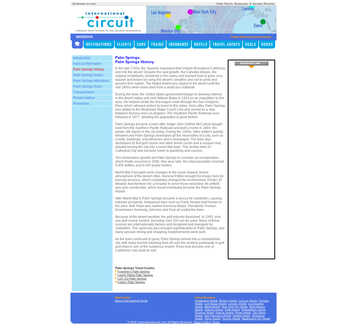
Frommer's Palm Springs (133, 271)
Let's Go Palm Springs (132, 278)
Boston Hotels (228, 300)
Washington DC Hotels (256, 318)
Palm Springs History (88, 69)
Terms (216, 322)
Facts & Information (87, 64)
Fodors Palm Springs (131, 282)
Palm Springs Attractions (91, 81)
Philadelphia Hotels (253, 309)
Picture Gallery (84, 98)
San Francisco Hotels (217, 315)
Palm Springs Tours (87, 86)
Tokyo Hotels (212, 318)
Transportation (84, 92)
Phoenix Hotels (204, 312)
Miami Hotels (212, 306)
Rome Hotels (243, 312)
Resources (81, 103)
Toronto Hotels (231, 318)
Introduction (82, 58)
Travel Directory (241, 36)
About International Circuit (131, 300)
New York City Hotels (235, 306)
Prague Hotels (224, 312)
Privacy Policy (202, 322)
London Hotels (237, 303)
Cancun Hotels (248, 300)
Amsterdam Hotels (206, 300)
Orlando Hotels (213, 309)
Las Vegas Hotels (215, 303)
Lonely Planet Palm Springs (135, 275)
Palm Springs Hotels (88, 75)
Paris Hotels (232, 309)
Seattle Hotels (241, 315)
